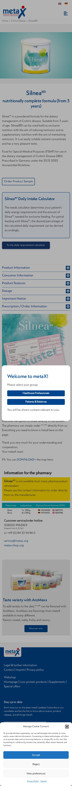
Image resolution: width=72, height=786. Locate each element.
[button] (67, 726)
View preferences (36, 773)
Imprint (44, 781)
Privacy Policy (33, 781)
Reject (36, 764)
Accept (36, 755)
